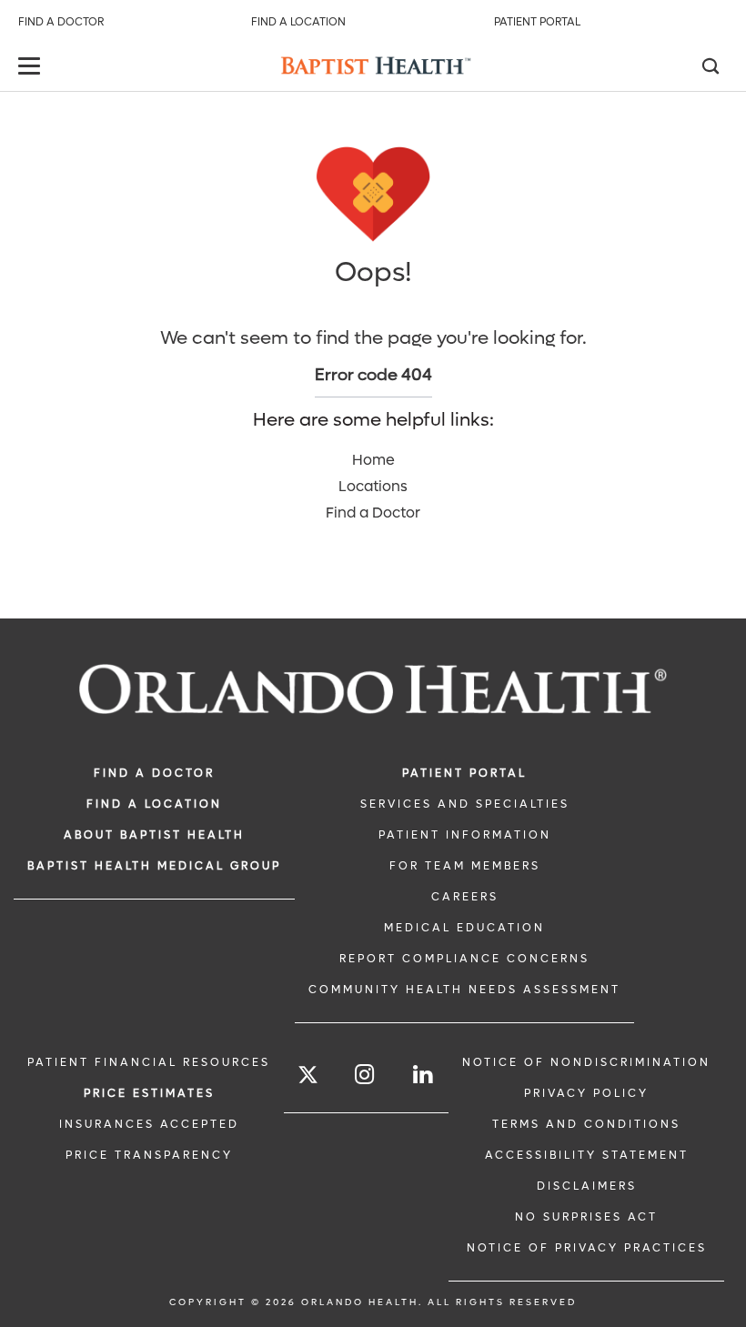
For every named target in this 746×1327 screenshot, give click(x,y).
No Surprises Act (586, 1217)
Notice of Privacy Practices (587, 1248)
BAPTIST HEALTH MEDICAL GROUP (154, 866)
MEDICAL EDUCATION (464, 927)
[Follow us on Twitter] (307, 1077)
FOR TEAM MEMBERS (464, 866)
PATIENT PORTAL (464, 773)
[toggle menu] (31, 68)
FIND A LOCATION (154, 804)
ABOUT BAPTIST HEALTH (154, 835)
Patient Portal (537, 22)
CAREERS (465, 897)
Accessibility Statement (587, 1155)
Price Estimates (149, 1093)
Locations (373, 486)
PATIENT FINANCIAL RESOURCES (148, 1062)
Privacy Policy (586, 1093)
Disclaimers (587, 1186)
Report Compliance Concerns (464, 958)
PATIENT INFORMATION (464, 835)
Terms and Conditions (586, 1124)
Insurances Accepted (149, 1124)
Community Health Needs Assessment (464, 989)
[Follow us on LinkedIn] (424, 1075)
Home (373, 459)
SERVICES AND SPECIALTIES (465, 804)
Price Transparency (149, 1155)
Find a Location (298, 22)
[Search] (709, 68)
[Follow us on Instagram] (366, 1075)
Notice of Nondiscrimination (586, 1062)
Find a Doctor (61, 22)
